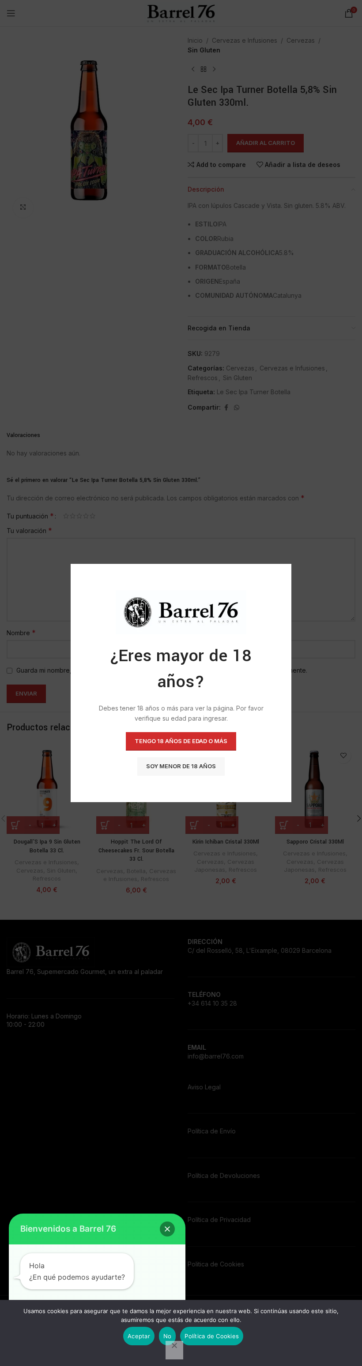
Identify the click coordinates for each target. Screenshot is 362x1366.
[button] (167, 1229)
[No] (174, 1350)
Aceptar (139, 1336)
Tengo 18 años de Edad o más (181, 740)
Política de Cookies (212, 1336)
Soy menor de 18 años (181, 766)
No (167, 1336)
